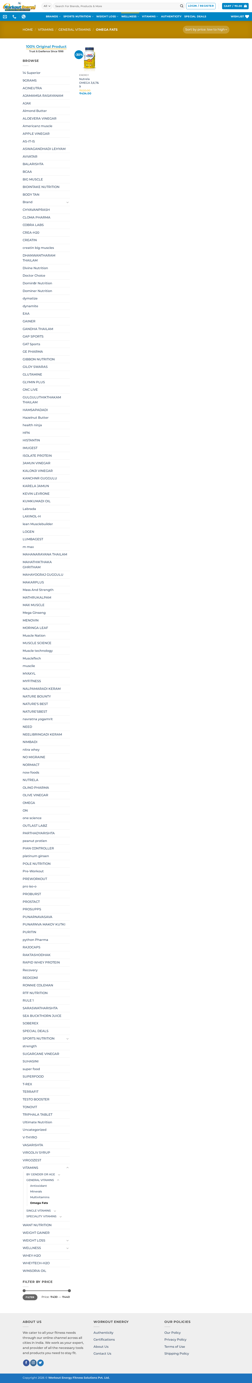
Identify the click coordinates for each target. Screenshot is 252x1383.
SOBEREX (30, 1023)
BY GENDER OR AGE (40, 1174)
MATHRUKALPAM (37, 597)
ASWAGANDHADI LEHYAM (44, 149)
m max (28, 547)
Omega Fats (39, 1203)
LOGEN (28, 531)
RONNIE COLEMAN (38, 985)
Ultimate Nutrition (37, 1122)
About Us (101, 1347)
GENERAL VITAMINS (74, 30)
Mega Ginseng (34, 613)
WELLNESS (129, 16)
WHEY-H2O (32, 1255)
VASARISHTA (33, 1145)
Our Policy (172, 1333)
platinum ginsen (36, 856)
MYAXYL (29, 673)
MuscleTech (32, 658)
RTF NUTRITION (35, 993)
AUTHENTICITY (171, 16)
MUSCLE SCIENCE (37, 643)
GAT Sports (31, 344)
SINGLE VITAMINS (38, 1210)
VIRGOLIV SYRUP (36, 1152)
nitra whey (31, 749)
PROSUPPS (32, 909)
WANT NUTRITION (37, 1225)
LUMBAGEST (33, 539)
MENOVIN (31, 620)
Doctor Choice (34, 275)
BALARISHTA (33, 164)
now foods (31, 772)
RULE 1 (28, 1000)
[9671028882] (14, 16)
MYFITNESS (32, 681)
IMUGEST (30, 448)
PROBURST (32, 894)
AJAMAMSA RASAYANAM (43, 96)
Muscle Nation (34, 635)
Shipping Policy (176, 1353)
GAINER (29, 321)
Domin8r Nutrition (37, 283)
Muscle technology (38, 651)
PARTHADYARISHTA (39, 833)
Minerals (36, 1191)
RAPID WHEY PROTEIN (41, 962)
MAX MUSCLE (33, 605)
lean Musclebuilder (38, 524)
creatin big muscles (38, 248)
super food (31, 1069)
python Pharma (35, 940)
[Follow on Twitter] (40, 1363)
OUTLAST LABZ (35, 826)
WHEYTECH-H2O (36, 1263)
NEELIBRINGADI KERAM (42, 734)
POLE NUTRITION (37, 864)
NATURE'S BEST (35, 704)
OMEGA (29, 803)
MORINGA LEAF (35, 628)
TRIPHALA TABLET (37, 1114)
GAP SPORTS (33, 336)
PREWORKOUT (35, 879)
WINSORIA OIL (34, 1271)
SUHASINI (31, 1061)
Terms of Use (174, 1347)
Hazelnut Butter (36, 417)
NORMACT (31, 765)
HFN (26, 433)
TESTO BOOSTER (36, 1099)
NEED (27, 727)
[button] (201, 6)
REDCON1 (30, 977)
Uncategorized (34, 1130)
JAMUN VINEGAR (36, 463)
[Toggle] (67, 202)
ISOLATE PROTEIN (37, 456)
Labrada (29, 509)
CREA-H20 (31, 232)
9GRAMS (30, 80)
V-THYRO (30, 1137)
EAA (26, 313)
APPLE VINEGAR (36, 134)
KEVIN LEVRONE (36, 493)
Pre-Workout (33, 871)
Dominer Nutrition (37, 291)
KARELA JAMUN (36, 486)
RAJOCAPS (31, 947)
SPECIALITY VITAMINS (41, 1216)
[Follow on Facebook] (26, 1363)
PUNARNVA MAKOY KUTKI (44, 924)
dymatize (30, 298)
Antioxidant (38, 1186)
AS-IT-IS (29, 141)
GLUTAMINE (32, 374)
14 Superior (32, 73)
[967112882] (24, 16)
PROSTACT (31, 902)
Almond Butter (35, 111)
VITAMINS (149, 16)
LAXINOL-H (32, 516)
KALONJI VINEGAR (38, 471)
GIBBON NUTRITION (39, 359)
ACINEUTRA (32, 88)
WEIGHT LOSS (106, 16)
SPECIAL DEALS (195, 16)
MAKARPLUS (33, 582)
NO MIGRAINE (34, 757)
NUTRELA (30, 780)
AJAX (27, 103)
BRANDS (52, 16)
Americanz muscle (37, 126)
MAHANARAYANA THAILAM (45, 554)
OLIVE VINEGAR (35, 795)
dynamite (30, 306)
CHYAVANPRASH (36, 210)
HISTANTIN (31, 440)
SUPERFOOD (33, 1076)
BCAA (27, 172)
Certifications (104, 1339)
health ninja (32, 425)
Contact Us (102, 1353)
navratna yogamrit (38, 719)
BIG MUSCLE (33, 179)
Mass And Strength (38, 590)
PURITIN (29, 932)
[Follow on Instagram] (33, 1363)
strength (30, 1046)
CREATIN (30, 240)
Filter (30, 1297)
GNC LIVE (30, 390)
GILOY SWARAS (35, 367)
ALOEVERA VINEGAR (40, 118)
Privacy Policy (175, 1339)
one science (32, 818)
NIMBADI (30, 742)
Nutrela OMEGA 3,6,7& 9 (89, 82)
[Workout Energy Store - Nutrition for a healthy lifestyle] (19, 6)
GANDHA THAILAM (38, 329)
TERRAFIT (30, 1092)
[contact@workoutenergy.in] (5, 16)
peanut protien (35, 841)
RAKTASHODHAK (37, 955)
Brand (27, 202)
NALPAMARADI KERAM (42, 689)
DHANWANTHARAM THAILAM (39, 257)
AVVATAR (30, 156)
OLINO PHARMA (36, 788)
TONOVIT (30, 1107)
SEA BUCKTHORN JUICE (42, 1015)
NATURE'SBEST (35, 711)
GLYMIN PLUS (34, 382)
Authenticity (103, 1333)
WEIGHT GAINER (36, 1233)
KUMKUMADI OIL (37, 501)
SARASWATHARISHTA (40, 1008)
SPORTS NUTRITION (77, 16)
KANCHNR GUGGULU (40, 478)
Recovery (30, 970)
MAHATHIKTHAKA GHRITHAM (37, 564)
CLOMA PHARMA (36, 217)
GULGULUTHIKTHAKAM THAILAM (42, 399)
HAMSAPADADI (35, 410)
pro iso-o (29, 886)
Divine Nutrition (35, 268)
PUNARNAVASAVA (37, 917)
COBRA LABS (33, 225)
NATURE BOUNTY (37, 696)
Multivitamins (39, 1197)
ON (25, 810)
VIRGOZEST (32, 1160)
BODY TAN (31, 194)
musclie (29, 666)
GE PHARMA (33, 351)
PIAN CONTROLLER (38, 848)
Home (28, 30)
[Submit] (181, 6)
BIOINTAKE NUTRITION (41, 187)
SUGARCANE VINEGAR (41, 1054)
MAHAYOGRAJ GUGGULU (43, 575)
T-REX (27, 1084)
